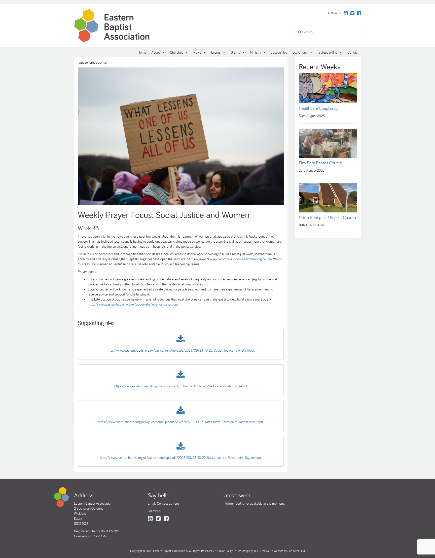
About (155, 52)
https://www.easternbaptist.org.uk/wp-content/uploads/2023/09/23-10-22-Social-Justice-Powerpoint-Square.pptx (181, 457)
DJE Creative (262, 551)
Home (142, 52)
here (176, 503)
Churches (176, 52)
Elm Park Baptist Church (320, 163)
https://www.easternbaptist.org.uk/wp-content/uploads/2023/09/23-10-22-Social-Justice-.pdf (180, 386)
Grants (235, 52)
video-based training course (252, 259)
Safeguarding (327, 52)
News (197, 52)
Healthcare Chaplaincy (318, 108)
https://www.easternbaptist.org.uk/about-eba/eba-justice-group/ (133, 304)
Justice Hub (279, 52)
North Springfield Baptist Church (327, 217)
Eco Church (300, 52)
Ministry (255, 52)
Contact (352, 52)
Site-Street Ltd (296, 551)
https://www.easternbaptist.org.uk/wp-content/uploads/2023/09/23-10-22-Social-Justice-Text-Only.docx (181, 350)
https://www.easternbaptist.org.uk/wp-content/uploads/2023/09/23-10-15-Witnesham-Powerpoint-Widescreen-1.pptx (181, 422)
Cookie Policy (224, 551)
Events (216, 52)
